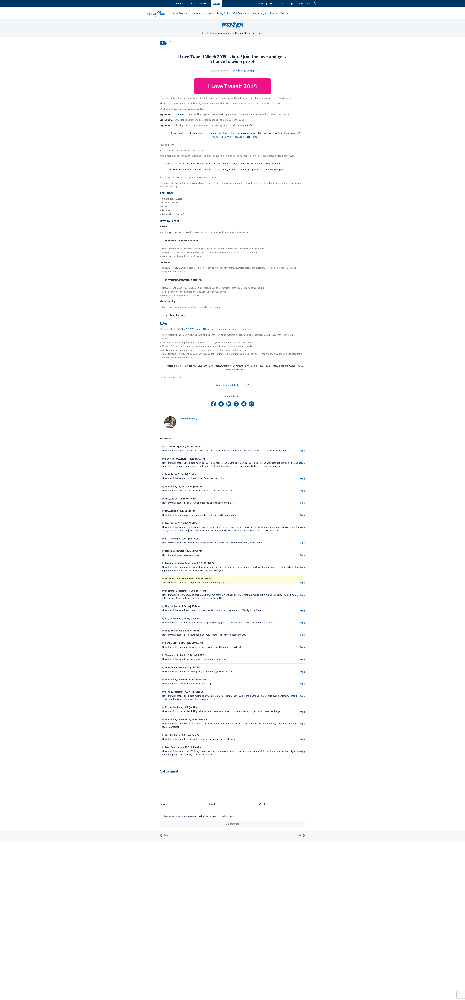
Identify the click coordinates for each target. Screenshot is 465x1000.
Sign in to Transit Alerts (300, 3)
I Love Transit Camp (183, 114)
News (261, 3)
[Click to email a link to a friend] (251, 403)
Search (284, 13)
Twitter (215, 137)
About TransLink (181, 13)
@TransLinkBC (176, 268)
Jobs (271, 3)
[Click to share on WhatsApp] (236, 403)
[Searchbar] (315, 3)
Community (258, 13)
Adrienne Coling (245, 70)
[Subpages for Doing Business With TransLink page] (248, 13)
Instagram (227, 137)
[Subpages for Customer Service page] (212, 13)
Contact (281, 3)
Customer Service (203, 13)
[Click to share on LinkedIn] (228, 403)
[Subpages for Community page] (265, 13)
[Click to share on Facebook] (213, 403)
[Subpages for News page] (276, 13)
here (247, 125)
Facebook (239, 137)
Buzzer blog (251, 137)
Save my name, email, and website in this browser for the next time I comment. (199, 816)
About (216, 3)
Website (263, 804)
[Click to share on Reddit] (244, 403)
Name (163, 804)
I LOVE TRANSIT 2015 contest (188, 329)
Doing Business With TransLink (232, 13)
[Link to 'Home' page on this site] (156, 13)
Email (212, 804)
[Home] (162, 43)
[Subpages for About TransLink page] (189, 13)
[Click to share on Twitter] (221, 403)
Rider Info (180, 3)
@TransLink (175, 232)
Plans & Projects (199, 3)
